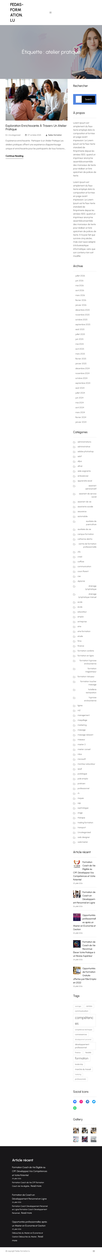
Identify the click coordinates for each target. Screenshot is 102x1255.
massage (82, 730)
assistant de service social (87, 495)
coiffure (81, 561)
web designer (84, 837)
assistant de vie (84, 501)
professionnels (80, 1079)
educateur (82, 612)
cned (80, 556)
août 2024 (79, 388)
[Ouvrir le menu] (50, 12)
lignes (80, 705)
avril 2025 (79, 349)
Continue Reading (14, 156)
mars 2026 (80, 295)
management (84, 715)
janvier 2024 (80, 422)
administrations (84, 442)
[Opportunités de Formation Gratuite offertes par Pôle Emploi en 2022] (77, 971)
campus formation (86, 534)
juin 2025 (79, 339)
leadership (79, 1064)
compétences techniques (83, 1030)
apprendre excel (85, 481)
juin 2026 (79, 280)
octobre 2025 (81, 319)
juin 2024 (79, 398)
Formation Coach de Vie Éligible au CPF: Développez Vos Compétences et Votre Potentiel (29, 1171)
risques (81, 798)
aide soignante (84, 471)
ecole (80, 602)
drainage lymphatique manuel (87, 595)
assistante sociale (85, 506)
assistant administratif (90, 487)
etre (79, 626)
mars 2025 (80, 354)
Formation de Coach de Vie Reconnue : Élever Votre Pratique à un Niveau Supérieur (84, 948)
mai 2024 (79, 402)
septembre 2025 (82, 324)
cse (79, 576)
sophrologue (83, 808)
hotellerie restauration (91, 691)
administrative (84, 446)
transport (82, 827)
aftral (80, 466)
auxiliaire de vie (84, 529)
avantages (78, 1006)
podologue (82, 774)
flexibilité (88, 1052)
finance (81, 646)
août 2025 (79, 329)
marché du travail (83, 1069)
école (80, 607)
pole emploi (83, 778)
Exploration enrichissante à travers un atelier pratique (36, 127)
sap (79, 803)
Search (88, 99)
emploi (81, 616)
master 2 (82, 744)
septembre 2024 (82, 383)
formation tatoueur (86, 676)
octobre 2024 (81, 378)
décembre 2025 (82, 310)
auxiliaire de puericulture (91, 523)
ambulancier (83, 476)
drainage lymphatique (90, 587)
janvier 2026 (80, 305)
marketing (82, 725)
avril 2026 (79, 290)
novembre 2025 (82, 314)
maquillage (82, 720)
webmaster (83, 842)
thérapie (81, 818)
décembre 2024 (82, 368)
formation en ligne (86, 655)
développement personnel (83, 1039)
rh (78, 793)
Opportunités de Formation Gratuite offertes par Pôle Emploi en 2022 (84, 975)
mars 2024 (80, 412)
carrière (89, 1006)
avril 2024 (79, 407)
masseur (81, 739)
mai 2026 (79, 285)
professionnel (83, 788)
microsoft (82, 759)
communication (84, 566)
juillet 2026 (80, 276)
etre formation (84, 631)
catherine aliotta (85, 539)
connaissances (81, 1034)
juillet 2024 (80, 393)
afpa (80, 461)
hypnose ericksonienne (90, 699)
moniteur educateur (86, 764)
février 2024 (80, 417)
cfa (79, 552)
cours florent (83, 571)
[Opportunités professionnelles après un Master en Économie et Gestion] (77, 917)
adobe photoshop (86, 451)
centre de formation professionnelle (87, 545)
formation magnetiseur (90, 670)
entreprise (82, 621)
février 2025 (80, 358)
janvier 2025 (80, 363)
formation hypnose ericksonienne (88, 662)
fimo (79, 641)
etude (80, 636)
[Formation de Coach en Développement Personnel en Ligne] (77, 894)
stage (80, 813)
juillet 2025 (80, 334)
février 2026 (80, 300)
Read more (36, 1186)
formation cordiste (86, 651)
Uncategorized (14, 135)
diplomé (81, 581)
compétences (84, 1020)
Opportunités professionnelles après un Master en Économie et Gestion (84, 922)
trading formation (85, 822)
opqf (80, 769)
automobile (83, 516)
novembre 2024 (82, 373)
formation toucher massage (88, 683)
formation (81, 1058)
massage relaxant (85, 735)
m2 (79, 710)
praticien (81, 783)
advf (80, 456)
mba (80, 754)
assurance (82, 511)
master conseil (84, 749)
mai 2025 (79, 344)
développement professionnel (82, 1046)
